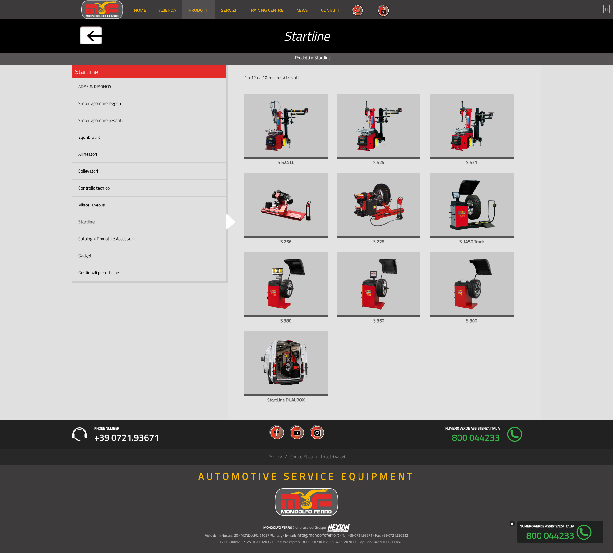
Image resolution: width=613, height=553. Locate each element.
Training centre (266, 10)
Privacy (275, 456)
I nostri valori (333, 456)
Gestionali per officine (98, 272)
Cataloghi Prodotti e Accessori (106, 238)
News (302, 10)
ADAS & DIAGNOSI (95, 86)
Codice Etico (301, 456)
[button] (606, 9)
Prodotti (198, 10)
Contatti (330, 10)
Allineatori (87, 154)
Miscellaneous (91, 204)
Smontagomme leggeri (99, 103)
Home (140, 10)
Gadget (85, 255)
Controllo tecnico (94, 187)
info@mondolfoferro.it (318, 535)
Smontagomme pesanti (100, 120)
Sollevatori (88, 171)
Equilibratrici (89, 137)
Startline (86, 221)
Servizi (228, 10)
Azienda (167, 10)
